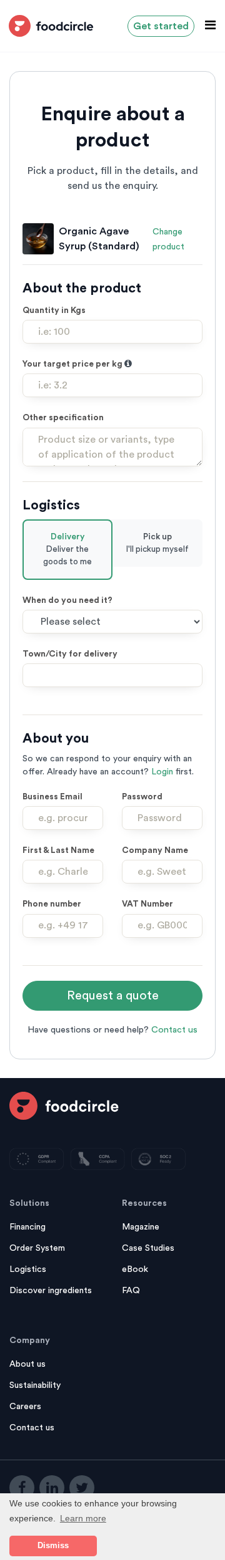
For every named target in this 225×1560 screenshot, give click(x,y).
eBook (135, 1269)
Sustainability (35, 1385)
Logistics (27, 1269)
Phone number (51, 904)
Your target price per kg (73, 364)
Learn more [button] (83, 1518)
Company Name (155, 850)
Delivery (67, 549)
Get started (161, 26)
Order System (37, 1248)
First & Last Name (58, 850)
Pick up (157, 543)
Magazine (140, 1227)
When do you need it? (67, 600)
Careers (25, 1406)
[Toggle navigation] (206, 25)
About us (27, 1364)
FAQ (131, 1290)
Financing (27, 1227)
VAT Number (147, 904)
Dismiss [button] (53, 1545)
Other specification (63, 417)
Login (162, 772)
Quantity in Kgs (54, 310)
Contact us (174, 1029)
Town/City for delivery (70, 654)
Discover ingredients (50, 1290)
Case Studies (148, 1248)
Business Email (52, 796)
